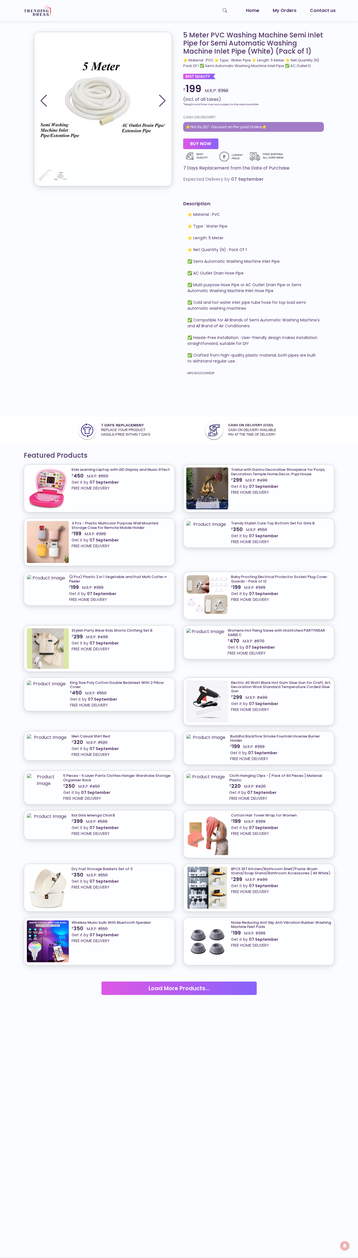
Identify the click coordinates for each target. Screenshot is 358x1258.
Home (252, 10)
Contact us (323, 10)
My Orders (284, 10)
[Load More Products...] (179, 981)
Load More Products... (179, 988)
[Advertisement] (168, 398)
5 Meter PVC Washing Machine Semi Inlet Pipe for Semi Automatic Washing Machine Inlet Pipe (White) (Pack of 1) (253, 43)
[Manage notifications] (344, 1245)
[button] (162, 101)
